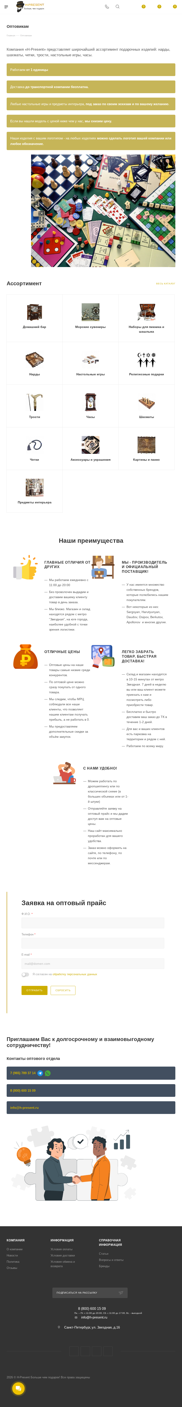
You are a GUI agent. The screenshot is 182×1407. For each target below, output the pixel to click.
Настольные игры (90, 374)
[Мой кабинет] (128, 7)
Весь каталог (165, 283)
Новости (12, 1255)
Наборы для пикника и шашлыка (146, 329)
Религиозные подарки (146, 374)
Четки (34, 459)
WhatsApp (108, 1351)
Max (85, 1351)
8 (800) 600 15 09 (23, 1090)
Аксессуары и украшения (91, 459)
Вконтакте (74, 1351)
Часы (90, 417)
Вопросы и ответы (111, 1260)
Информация (62, 1240)
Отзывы (12, 1268)
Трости (34, 417)
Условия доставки (63, 1255)
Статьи (103, 1253)
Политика (13, 1261)
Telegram (96, 1351)
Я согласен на (65, 974)
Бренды (104, 1266)
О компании (14, 1249)
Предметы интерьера (34, 502)
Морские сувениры (90, 327)
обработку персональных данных (75, 974)
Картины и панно (146, 459)
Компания (15, 1240)
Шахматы (146, 417)
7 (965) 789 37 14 (23, 1073)
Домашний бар (34, 327)
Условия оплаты (61, 1249)
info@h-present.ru (24, 1108)
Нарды (34, 374)
